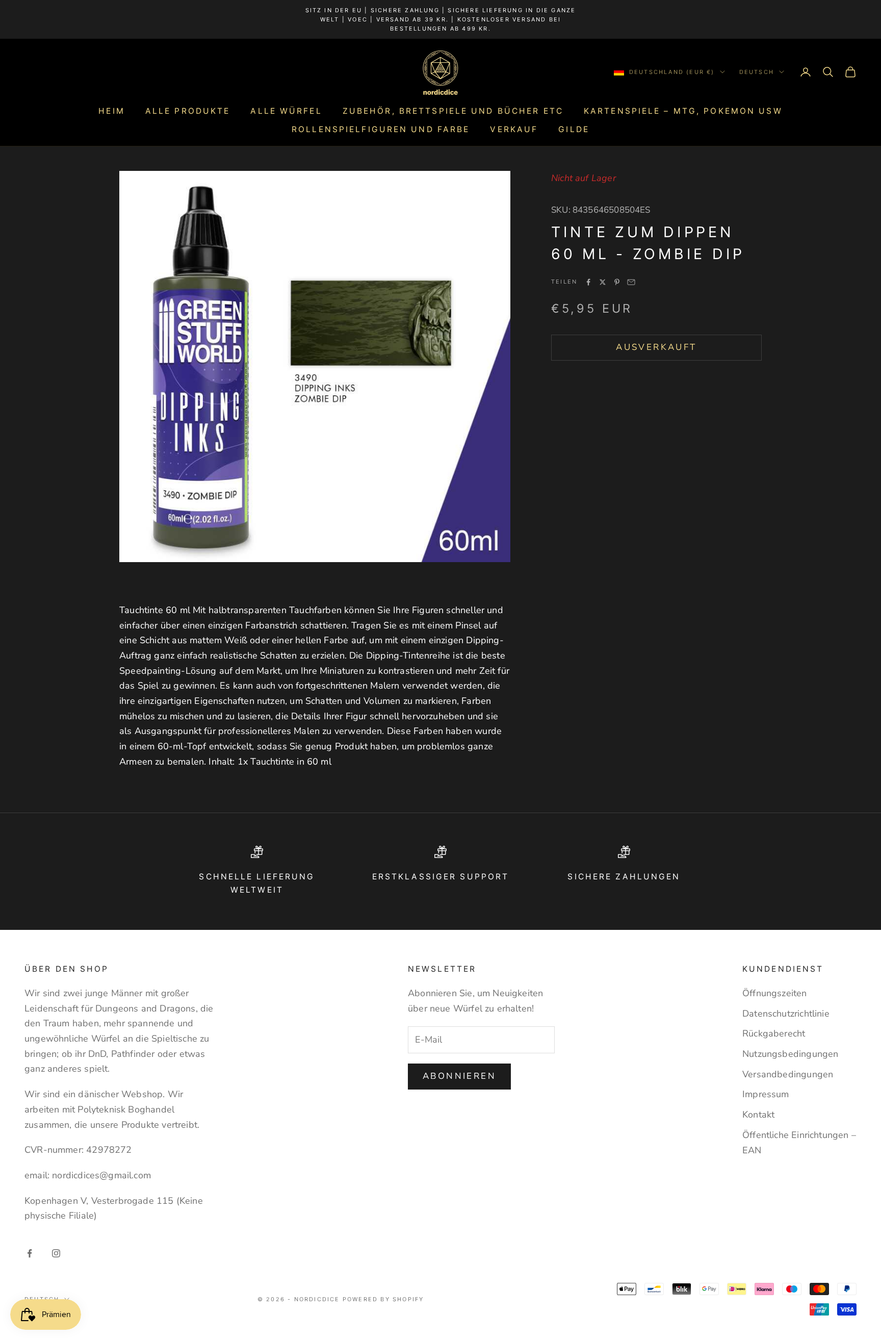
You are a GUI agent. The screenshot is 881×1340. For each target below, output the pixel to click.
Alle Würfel (286, 111)
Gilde (573, 129)
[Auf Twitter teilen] (603, 282)
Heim (111, 111)
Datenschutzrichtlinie (786, 1013)
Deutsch (756, 71)
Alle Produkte (187, 111)
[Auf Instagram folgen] (56, 1253)
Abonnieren (459, 1076)
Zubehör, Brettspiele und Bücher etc (453, 111)
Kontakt (758, 1114)
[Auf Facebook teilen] (588, 282)
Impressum (765, 1094)
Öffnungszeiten (774, 993)
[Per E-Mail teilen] (631, 282)
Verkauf (514, 129)
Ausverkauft (656, 347)
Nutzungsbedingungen (790, 1054)
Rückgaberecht (773, 1033)
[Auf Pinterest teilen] (617, 282)
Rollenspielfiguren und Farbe (381, 129)
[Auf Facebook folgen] (29, 1253)
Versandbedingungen (787, 1074)
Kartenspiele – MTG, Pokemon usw (683, 111)
